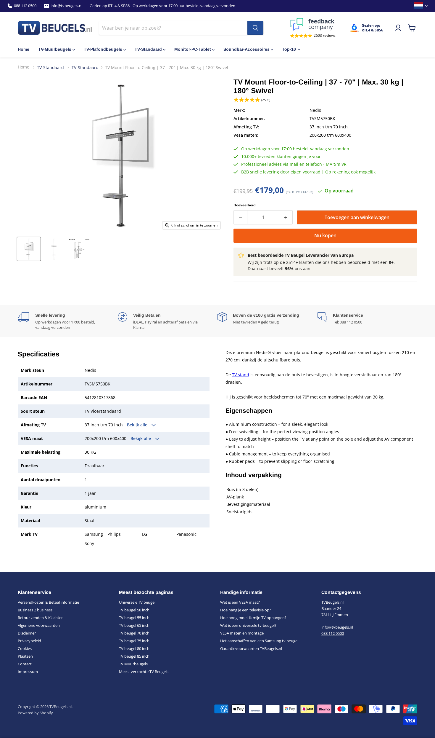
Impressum (28, 671)
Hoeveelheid (244, 205)
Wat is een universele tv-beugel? (248, 625)
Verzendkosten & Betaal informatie (48, 602)
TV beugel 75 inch (134, 640)
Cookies (25, 648)
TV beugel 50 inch (134, 610)
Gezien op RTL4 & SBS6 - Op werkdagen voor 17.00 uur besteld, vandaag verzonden (162, 6)
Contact (25, 664)
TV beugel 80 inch (134, 648)
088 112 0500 (25, 6)
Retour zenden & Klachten (41, 617)
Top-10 (289, 49)
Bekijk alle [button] (138, 425)
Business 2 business (35, 610)
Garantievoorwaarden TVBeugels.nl (251, 648)
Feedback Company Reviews (313, 24)
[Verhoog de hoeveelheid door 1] (286, 217)
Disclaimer (27, 633)
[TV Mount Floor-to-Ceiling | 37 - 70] (29, 249)
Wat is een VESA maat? (240, 602)
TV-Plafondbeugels (103, 49)
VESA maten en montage (242, 633)
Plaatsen (25, 656)
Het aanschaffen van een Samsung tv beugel (259, 640)
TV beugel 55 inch (134, 617)
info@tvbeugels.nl (66, 6)
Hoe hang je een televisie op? (245, 610)
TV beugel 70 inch (134, 633)
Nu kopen (325, 235)
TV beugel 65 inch (134, 625)
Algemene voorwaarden (39, 625)
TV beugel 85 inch (134, 656)
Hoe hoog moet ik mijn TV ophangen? (253, 617)
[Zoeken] (255, 28)
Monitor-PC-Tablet (192, 49)
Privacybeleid (29, 640)
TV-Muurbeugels (54, 49)
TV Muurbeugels (133, 664)
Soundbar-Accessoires (246, 49)
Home (23, 49)
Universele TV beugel (137, 602)
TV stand (240, 374)
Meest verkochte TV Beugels (143, 671)
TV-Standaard (148, 49)
